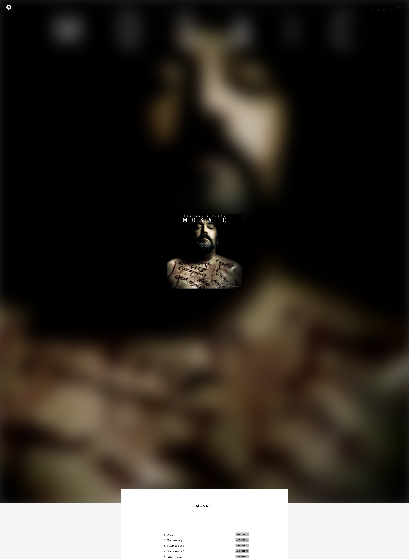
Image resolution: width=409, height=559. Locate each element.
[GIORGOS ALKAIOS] (8, 7)
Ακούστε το (242, 534)
